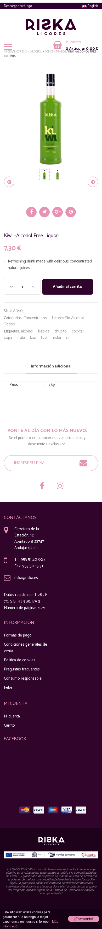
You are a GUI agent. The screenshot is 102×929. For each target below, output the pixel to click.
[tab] (51, 366)
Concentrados (35, 318)
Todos (9, 324)
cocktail (78, 331)
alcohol (27, 331)
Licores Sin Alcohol (68, 318)
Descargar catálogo (18, 6)
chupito (60, 331)
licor (44, 337)
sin (68, 337)
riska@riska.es (26, 578)
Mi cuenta (12, 716)
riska (57, 337)
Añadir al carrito (67, 286)
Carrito (9, 725)
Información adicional (51, 366)
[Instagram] (60, 486)
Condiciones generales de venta (25, 647)
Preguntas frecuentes (22, 669)
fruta (21, 337)
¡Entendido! (83, 918)
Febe (8, 687)
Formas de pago (18, 635)
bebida (43, 331)
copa (8, 337)
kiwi (33, 337)
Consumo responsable (23, 678)
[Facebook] (42, 486)
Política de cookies (19, 660)
